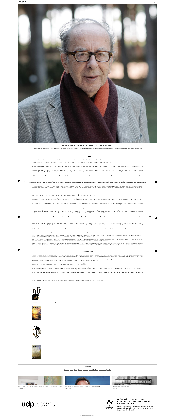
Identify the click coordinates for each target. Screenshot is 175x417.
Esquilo (75, 369)
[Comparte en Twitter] (90, 157)
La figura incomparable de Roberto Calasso (120, 386)
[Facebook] (78, 399)
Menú (155, 2)
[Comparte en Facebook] (88, 157)
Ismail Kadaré (96, 369)
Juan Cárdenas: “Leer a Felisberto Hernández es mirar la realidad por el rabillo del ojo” (82, 386)
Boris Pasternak (66, 369)
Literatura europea (102, 369)
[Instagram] (83, 399)
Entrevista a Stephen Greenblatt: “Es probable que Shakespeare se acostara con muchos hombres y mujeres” (40, 386)
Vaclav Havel (109, 369)
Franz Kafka (80, 369)
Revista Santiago (22, 2)
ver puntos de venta (146, 2)
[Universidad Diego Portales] (38, 404)
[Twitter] (80, 399)
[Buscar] (150, 2)
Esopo (71, 369)
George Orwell (86, 369)
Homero (91, 369)
